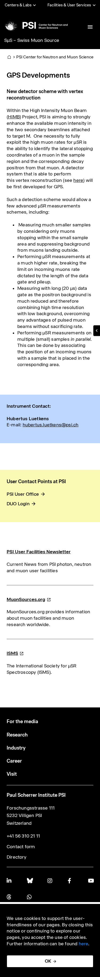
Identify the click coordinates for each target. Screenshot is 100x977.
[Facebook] (70, 880)
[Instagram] (50, 880)
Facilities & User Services (69, 5)
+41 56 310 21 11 (23, 836)
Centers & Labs (18, 5)
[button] (96, 330)
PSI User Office (23, 494)
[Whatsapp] (29, 897)
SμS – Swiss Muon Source (31, 40)
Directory (16, 857)
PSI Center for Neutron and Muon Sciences (55, 57)
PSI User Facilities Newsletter (39, 551)
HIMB (14, 116)
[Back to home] (35, 25)
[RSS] (9, 897)
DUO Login (18, 503)
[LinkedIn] (9, 880)
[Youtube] (90, 880)
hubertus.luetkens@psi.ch (51, 424)
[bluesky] (29, 880)
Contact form (21, 846)
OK (48, 961)
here (78, 180)
